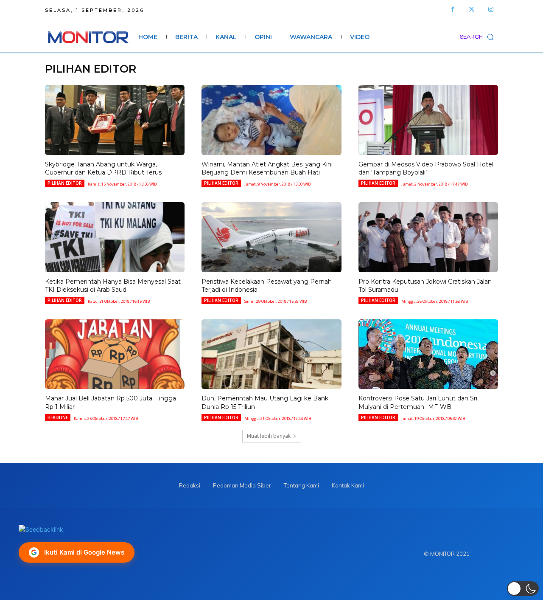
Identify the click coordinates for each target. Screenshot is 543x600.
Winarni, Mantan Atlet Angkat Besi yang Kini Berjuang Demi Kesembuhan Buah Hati (267, 169)
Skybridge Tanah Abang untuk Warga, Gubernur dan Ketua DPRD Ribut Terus (103, 169)
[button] (479, 37)
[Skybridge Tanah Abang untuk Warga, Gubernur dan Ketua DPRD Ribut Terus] (115, 120)
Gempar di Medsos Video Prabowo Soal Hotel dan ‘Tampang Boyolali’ (425, 169)
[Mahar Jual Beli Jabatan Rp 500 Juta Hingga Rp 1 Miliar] (115, 354)
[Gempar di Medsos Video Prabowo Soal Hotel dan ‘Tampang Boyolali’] (428, 120)
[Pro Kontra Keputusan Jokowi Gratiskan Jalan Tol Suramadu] (428, 237)
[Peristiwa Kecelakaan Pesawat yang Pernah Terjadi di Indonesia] (271, 237)
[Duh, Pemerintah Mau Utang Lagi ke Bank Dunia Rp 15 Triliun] (271, 354)
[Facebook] (452, 9)
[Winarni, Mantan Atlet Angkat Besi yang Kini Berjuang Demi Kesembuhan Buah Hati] (271, 120)
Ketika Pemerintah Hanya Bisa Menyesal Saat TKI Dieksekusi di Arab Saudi (113, 286)
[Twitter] (471, 9)
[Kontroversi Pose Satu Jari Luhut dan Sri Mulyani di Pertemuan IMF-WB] (428, 354)
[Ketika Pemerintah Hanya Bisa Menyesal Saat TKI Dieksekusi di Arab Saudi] (115, 237)
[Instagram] (490, 9)
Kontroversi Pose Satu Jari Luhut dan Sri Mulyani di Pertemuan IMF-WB (417, 402)
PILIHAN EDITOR (65, 183)
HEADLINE (58, 417)
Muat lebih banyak (269, 435)
